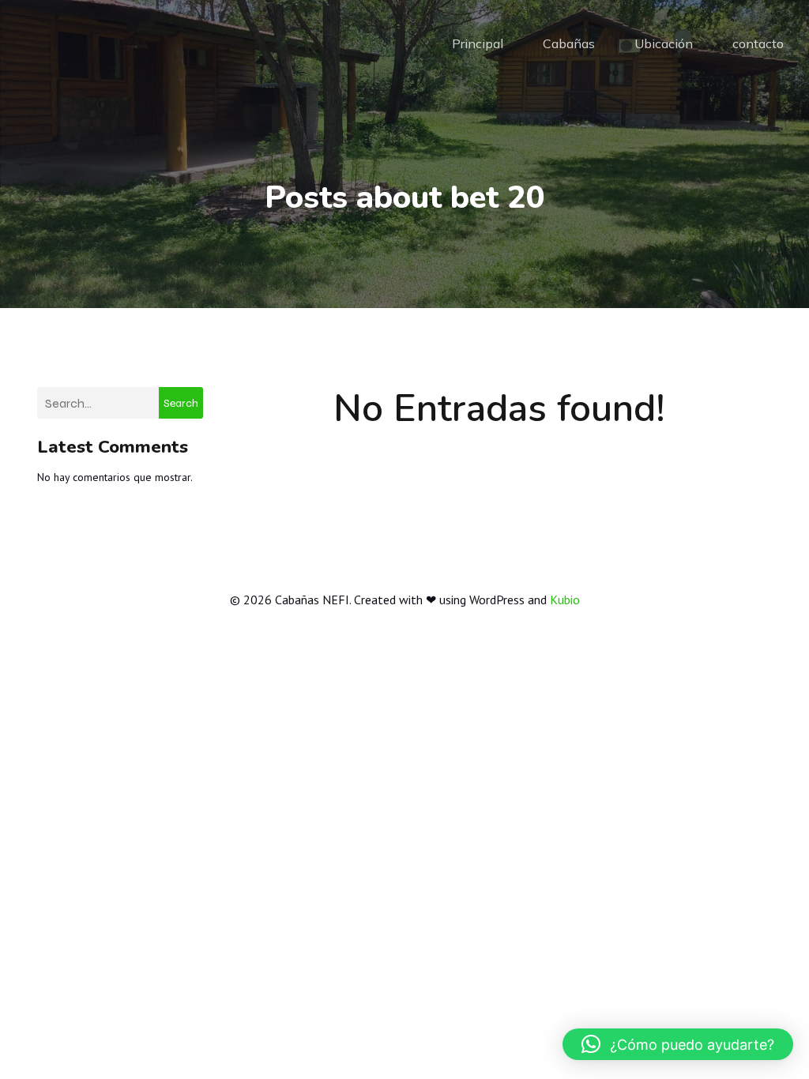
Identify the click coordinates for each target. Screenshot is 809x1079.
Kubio (565, 599)
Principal (477, 43)
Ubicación (663, 43)
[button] (678, 1044)
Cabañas (569, 43)
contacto (758, 43)
